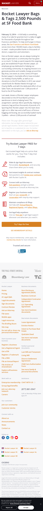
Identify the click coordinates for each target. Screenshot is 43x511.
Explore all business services (9, 371)
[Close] (40, 504)
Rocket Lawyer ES (30, 448)
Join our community (9, 405)
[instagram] (12, 439)
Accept (25, 508)
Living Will (25, 355)
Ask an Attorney (32, 131)
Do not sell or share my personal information (11, 331)
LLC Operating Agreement (27, 305)
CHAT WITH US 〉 (29, 382)
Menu (38, 3)
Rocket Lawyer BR (11, 456)
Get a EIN (5, 351)
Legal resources (8, 320)
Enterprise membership (11, 382)
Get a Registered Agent (11, 348)
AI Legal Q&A (7, 297)
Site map (5, 327)
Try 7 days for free (21, 224)
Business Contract (29, 296)
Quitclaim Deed (28, 334)
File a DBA (6, 358)
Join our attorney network (8, 390)
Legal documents (8, 300)
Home (4, 290)
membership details (14, 240)
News (4, 425)
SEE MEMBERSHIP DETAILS (21, 230)
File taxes (5, 314)
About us (5, 418)
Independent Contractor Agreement (31, 300)
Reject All (9, 508)
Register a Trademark (10, 355)
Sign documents (8, 304)
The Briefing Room (9, 324)
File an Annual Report (10, 361)
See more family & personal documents (30, 370)
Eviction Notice (27, 325)
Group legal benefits (10, 386)
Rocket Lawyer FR (11, 452)
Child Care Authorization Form (31, 365)
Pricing (4, 294)
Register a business (9, 345)
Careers (5, 394)
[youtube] (17, 439)
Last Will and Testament (31, 352)
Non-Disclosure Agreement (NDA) (29, 291)
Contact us (6, 428)
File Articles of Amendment (7, 366)
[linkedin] (8, 439)
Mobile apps (6, 317)
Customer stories (8, 408)
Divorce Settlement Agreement (29, 360)
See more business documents (29, 311)
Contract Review (8, 307)
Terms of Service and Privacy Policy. (20, 503)
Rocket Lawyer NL (30, 452)
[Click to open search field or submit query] (29, 3)
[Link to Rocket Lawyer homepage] (10, 3)
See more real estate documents (30, 339)
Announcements (8, 421)
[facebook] (4, 439)
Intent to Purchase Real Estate (31, 330)
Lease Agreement (28, 322)
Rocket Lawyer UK (11, 448)
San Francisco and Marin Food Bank (24, 44)
